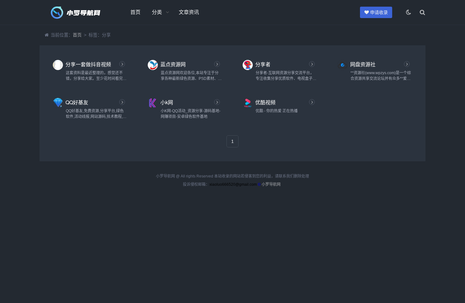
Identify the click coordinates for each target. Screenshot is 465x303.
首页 (135, 12)
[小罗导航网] (74, 12)
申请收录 (378, 12)
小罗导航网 (271, 184)
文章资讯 (189, 12)
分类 (157, 12)
